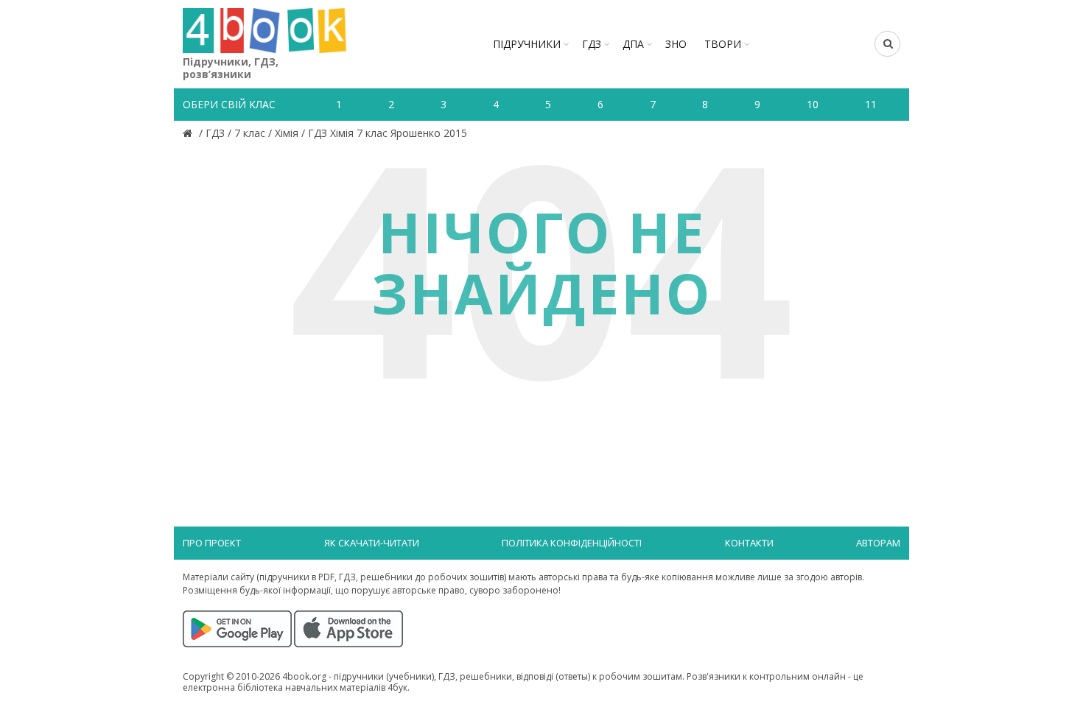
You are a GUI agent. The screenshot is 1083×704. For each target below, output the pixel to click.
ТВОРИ (722, 44)
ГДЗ (591, 44)
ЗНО (676, 44)
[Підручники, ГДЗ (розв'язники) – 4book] (189, 133)
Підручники (527, 44)
